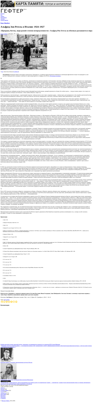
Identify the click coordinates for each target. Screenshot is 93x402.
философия (6, 299)
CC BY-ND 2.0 (16, 71)
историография (4, 390)
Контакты (3, 395)
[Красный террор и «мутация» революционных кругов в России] (9, 378)
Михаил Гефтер (5, 400)
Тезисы (2, 16)
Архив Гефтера (4, 20)
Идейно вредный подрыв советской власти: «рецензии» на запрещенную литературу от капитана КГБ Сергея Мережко (30, 344)
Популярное (4, 17)
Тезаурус (3, 387)
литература (3, 393)
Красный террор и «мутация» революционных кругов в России (16, 362)
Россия (2, 389)
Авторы (3, 19)
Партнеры (3, 397)
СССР (2, 391)
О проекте (3, 398)
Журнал (2, 13)
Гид (1, 15)
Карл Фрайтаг (5, 23)
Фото (2, 71)
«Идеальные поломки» (55, 76)
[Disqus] (46, 325)
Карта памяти (4, 33)
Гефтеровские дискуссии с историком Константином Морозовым (17, 379)
